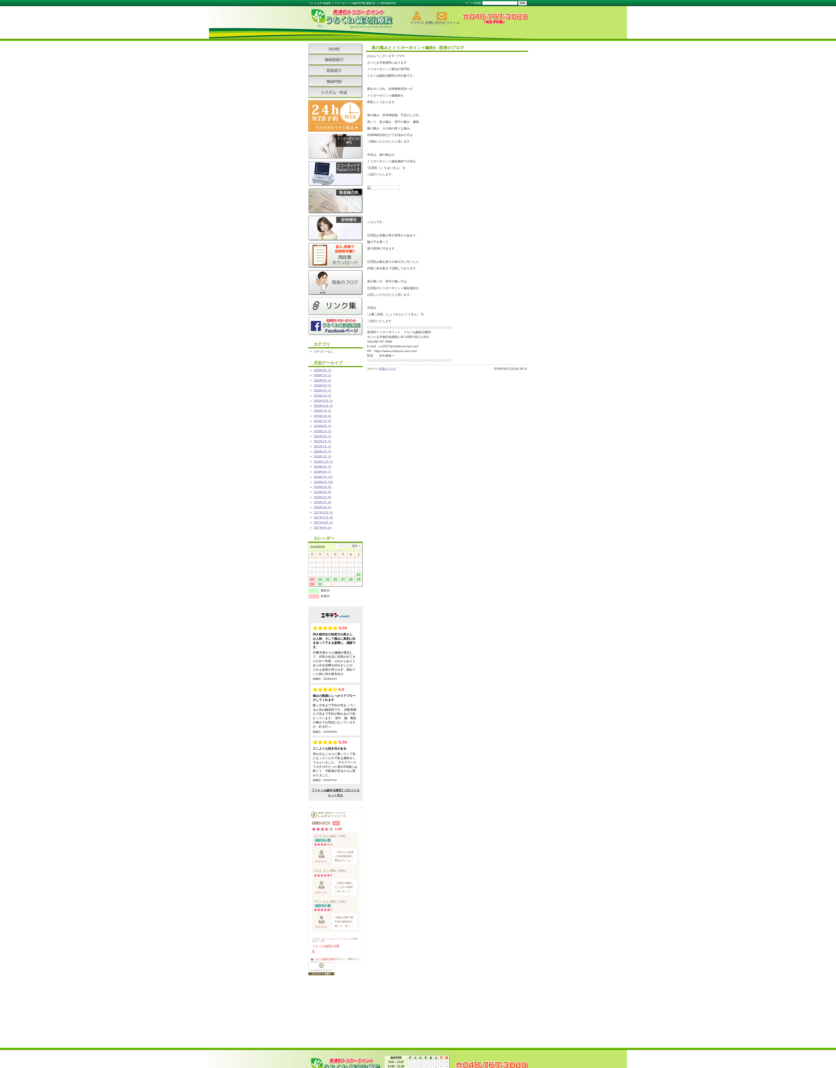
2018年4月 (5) (322, 492)
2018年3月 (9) (322, 497)
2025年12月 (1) (323, 400)
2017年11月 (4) (323, 517)
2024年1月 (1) (322, 431)
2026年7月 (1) (322, 375)
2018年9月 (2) (322, 466)
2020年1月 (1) (322, 451)
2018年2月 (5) (322, 502)
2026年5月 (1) (322, 385)
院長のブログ (387, 368)
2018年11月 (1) (323, 461)
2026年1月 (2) (322, 395)
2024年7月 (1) (322, 421)
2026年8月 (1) (322, 370)
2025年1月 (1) (322, 416)
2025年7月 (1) (322, 410)
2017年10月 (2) (323, 522)
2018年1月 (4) (322, 507)
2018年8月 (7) (322, 471)
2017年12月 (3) (323, 512)
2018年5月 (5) (322, 487)
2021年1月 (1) (322, 446)
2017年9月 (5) (322, 527)
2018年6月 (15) (323, 482)
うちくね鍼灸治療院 (324, 959)
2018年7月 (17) (323, 477)
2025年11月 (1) (323, 405)
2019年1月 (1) (322, 456)
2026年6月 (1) (322, 380)
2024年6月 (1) (322, 426)
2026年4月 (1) (322, 390)
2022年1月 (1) (322, 441)
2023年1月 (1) (322, 436)
